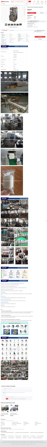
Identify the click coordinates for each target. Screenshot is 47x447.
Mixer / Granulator (14, 424)
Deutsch (22, 442)
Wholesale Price (24, 441)
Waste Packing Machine (4, 437)
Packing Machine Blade (18, 437)
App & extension (38, 3)
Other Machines (36, 422)
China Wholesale (20, 441)
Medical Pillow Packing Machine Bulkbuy (37, 437)
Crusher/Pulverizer (3, 424)
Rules (45, 3)
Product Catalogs (11, 420)
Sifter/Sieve (36, 424)
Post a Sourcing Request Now (22, 398)
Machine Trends (29, 437)
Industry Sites (28, 441)
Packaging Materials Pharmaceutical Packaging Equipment (22, 432)
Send (7, 398)
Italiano (20, 442)
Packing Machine (25, 422)
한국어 (29, 442)
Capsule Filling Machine (26, 423)
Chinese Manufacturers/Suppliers (14, 441)
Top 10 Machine (24, 437)
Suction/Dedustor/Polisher (15, 422)
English (6, 442)
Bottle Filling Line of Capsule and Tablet (16, 423)
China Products (9, 441)
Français (14, 442)
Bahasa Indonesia (44, 442)
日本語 (31, 442)
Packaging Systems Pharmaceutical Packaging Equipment (36, 432)
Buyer (30, 3)
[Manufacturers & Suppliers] (5, 1)
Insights (42, 441)
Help (33, 3)
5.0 (37, 31)
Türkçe (37, 442)
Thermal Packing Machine (11, 437)
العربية (27, 442)
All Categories (3, 3)
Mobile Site (39, 441)
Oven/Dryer (25, 424)
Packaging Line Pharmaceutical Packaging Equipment (7, 432)
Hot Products (5, 441)
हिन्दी (33, 442)
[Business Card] (45, 33)
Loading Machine (3, 423)
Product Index (36, 441)
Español (8, 442)
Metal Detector (2, 422)
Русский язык (17, 442)
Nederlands (25, 442)
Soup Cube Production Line (38, 423)
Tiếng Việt (40, 442)
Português (11, 442)
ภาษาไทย (35, 442)
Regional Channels (32, 441)
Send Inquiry (40, 36)
